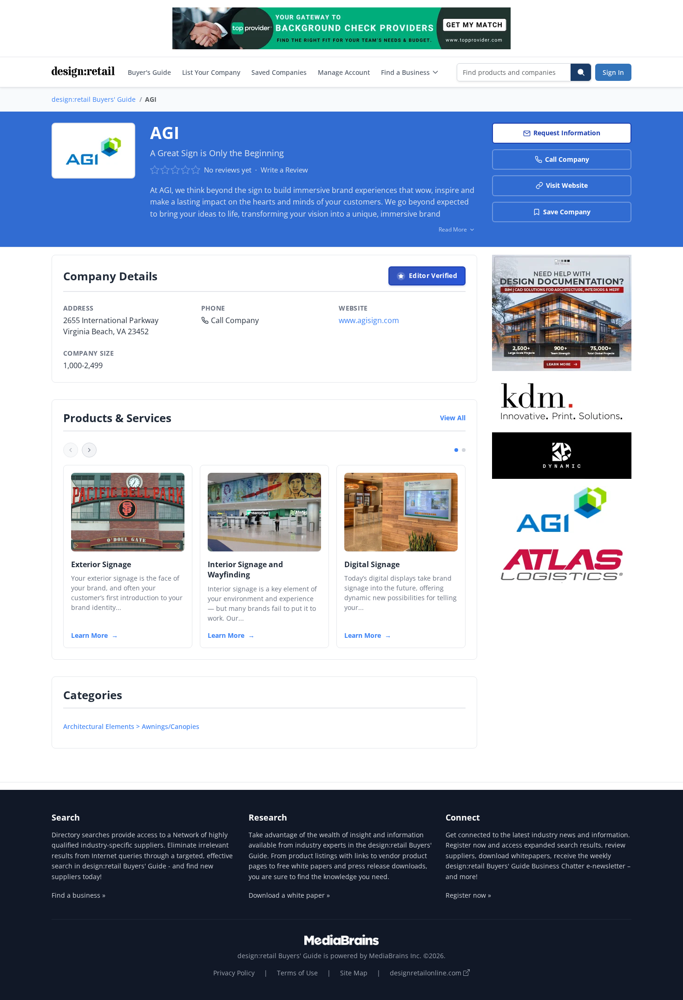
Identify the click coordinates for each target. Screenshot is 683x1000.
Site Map (354, 972)
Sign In (613, 72)
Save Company (567, 211)
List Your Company (211, 72)
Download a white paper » (289, 895)
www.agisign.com (369, 320)
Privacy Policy (234, 972)
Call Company (567, 159)
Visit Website (567, 185)
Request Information (566, 132)
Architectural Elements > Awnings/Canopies (131, 726)
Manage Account (344, 72)
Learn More (89, 635)
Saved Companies (279, 72)
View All (453, 417)
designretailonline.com (426, 972)
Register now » (468, 895)
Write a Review (284, 169)
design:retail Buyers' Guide (94, 99)
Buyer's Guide (149, 72)
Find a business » (78, 895)
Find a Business (405, 72)
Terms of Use (297, 972)
